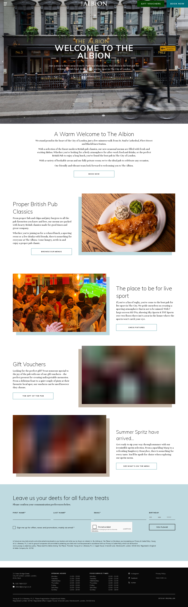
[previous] (2, 62)
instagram (135, 574)
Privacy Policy (161, 574)
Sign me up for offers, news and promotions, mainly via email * (45, 527)
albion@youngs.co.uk (23, 587)
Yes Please (162, 527)
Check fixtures (136, 327)
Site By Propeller (166, 598)
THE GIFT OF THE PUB (33, 396)
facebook (134, 578)
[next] (185, 62)
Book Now (94, 174)
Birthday (154, 513)
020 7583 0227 (21, 584)
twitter (133, 583)
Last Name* (59, 513)
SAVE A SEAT (95, 74)
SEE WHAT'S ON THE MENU (136, 466)
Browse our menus (51, 252)
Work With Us (161, 578)
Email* (97, 513)
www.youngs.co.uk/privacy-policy (24, 546)
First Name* (19, 513)
